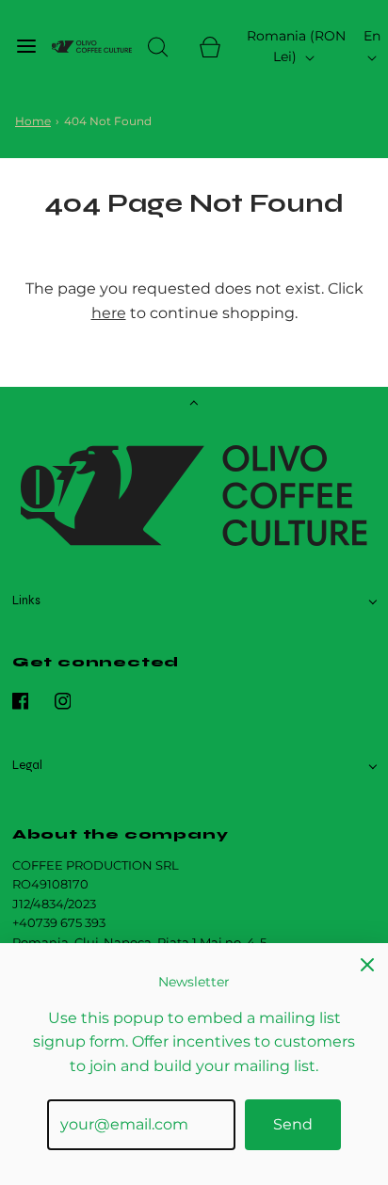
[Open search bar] (158, 46)
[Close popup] (367, 964)
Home (33, 121)
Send (293, 1124)
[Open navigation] (26, 46)
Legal (27, 765)
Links (26, 600)
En (372, 35)
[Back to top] (194, 405)
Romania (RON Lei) (296, 46)
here (108, 313)
